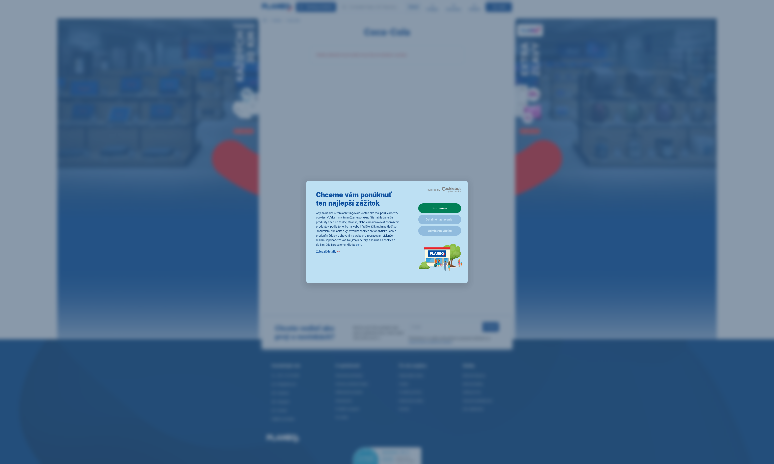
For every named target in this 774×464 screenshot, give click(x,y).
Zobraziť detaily (328, 251)
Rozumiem (440, 208)
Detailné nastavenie (439, 219)
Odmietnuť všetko (440, 231)
